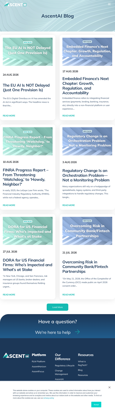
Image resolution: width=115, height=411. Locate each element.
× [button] (109, 386)
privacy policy (49, 398)
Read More (9, 115)
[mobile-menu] (109, 4)
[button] (57, 307)
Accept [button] (96, 404)
